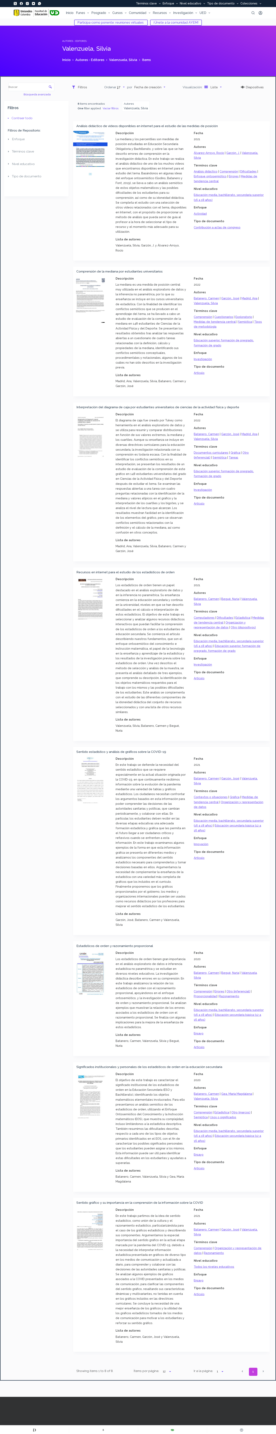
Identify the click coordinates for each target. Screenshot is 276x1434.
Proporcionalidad (205, 996)
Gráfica (235, 452)
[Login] (260, 13)
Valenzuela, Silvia (206, 303)
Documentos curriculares (211, 452)
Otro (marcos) (240, 1112)
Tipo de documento (221, 3)
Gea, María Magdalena (236, 1093)
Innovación (201, 844)
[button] (242, 1371)
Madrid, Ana (249, 298)
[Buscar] (253, 12)
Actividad (200, 213)
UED (202, 13)
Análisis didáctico (205, 171)
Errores (234, 176)
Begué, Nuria (230, 599)
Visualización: (193, 87)
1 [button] (253, 1371)
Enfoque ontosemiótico (210, 176)
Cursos (117, 13)
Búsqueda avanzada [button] (37, 94)
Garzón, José (230, 298)
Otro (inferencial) (238, 991)
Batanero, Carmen (206, 298)
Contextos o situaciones (211, 797)
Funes (80, 13)
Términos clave (146, 3)
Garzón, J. (233, 153)
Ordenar (110, 87)
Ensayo (198, 1033)
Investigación (183, 13)
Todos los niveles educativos (214, 1266)
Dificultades (248, 171)
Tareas (233, 457)
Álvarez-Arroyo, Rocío (209, 153)
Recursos (160, 13)
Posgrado (98, 13)
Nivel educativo (190, 3)
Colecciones (248, 3)
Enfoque (168, 3)
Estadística (242, 617)
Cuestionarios (223, 317)
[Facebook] (21, 3)
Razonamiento (229, 996)
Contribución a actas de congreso (217, 227)
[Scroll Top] (242, 1430)
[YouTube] (33, 3)
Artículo (199, 373)
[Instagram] (27, 3)
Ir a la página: (203, 1371)
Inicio (70, 13)
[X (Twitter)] (15, 3)
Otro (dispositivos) (243, 627)
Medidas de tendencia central (215, 321)
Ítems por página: (146, 1371)
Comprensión (229, 171)
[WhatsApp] (39, 3)
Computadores (204, 617)
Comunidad (137, 13)
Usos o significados (223, 1117)
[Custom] (34, 1430)
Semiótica (245, 321)
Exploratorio (243, 317)
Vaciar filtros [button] (111, 108)
